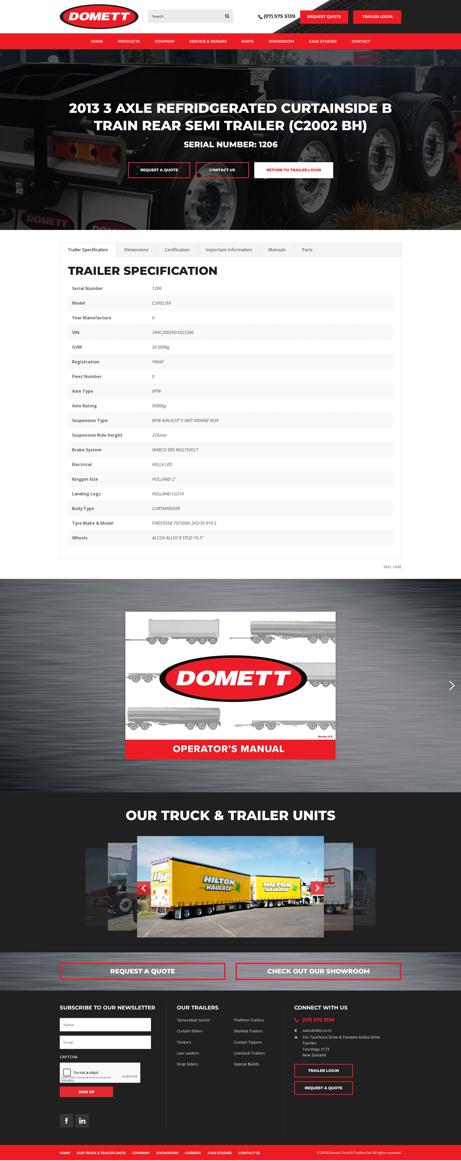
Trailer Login (377, 16)
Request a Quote (159, 170)
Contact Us (249, 1153)
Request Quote (324, 16)
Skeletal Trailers (248, 1030)
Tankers (184, 1042)
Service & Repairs (208, 41)
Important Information (229, 250)
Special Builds (246, 1064)
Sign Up (86, 1091)
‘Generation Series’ (193, 1020)
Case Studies (323, 41)
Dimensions (136, 250)
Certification (177, 250)
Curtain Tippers (248, 1042)
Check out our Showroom (318, 971)
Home (97, 41)
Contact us (222, 170)
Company (164, 41)
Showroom (281, 41)
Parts (247, 41)
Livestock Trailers (249, 1053)
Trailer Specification (88, 250)
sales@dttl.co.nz (317, 1030)
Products (129, 41)
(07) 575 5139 (279, 16)
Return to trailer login (294, 170)
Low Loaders (188, 1053)
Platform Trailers (249, 1020)
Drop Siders (187, 1064)
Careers (193, 1153)
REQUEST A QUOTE (142, 971)
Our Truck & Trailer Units (101, 1153)
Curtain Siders (189, 1030)
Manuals (277, 250)
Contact (361, 41)
